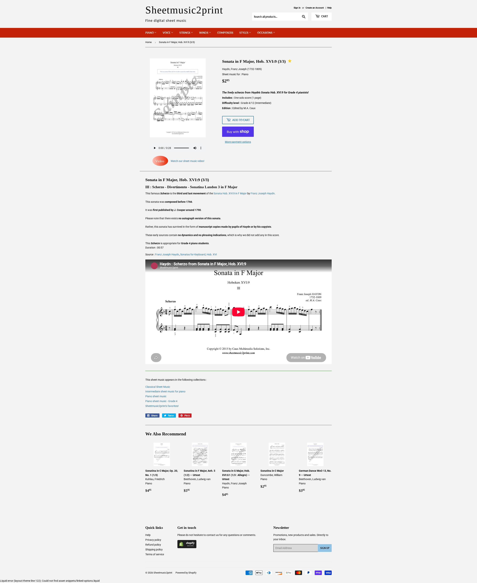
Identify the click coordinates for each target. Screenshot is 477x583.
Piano (149, 32)
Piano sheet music (155, 396)
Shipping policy (154, 549)
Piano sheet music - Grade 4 (161, 401)
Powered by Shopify (186, 572)
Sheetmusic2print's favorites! (162, 405)
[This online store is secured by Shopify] (186, 547)
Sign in (297, 8)
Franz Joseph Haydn (263, 193)
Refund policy (153, 544)
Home (148, 42)
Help (329, 8)
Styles (244, 32)
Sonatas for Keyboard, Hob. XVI (198, 254)
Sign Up (324, 548)
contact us (212, 534)
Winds (204, 32)
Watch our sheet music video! (179, 161)
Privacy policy (153, 539)
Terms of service (154, 554)
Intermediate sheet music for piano (165, 391)
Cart (324, 16)
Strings (185, 32)
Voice (167, 32)
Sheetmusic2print (163, 572)
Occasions (265, 32)
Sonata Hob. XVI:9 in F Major (230, 193)
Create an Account (315, 8)
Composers (225, 32)
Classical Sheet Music (157, 386)
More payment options (238, 141)
